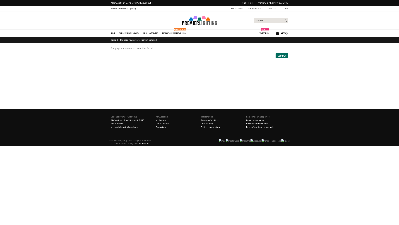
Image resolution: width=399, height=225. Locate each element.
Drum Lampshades (255, 120)
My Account (237, 9)
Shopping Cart (255, 9)
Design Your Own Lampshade (260, 127)
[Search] (285, 20)
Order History (162, 123)
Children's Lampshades (257, 123)
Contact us (161, 127)
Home (113, 40)
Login (285, 9)
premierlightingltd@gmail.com (124, 127)
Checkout (273, 9)
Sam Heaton (143, 143)
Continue (281, 55)
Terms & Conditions (210, 120)
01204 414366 (117, 123)
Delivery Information (210, 127)
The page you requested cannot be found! (138, 40)
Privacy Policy (207, 123)
